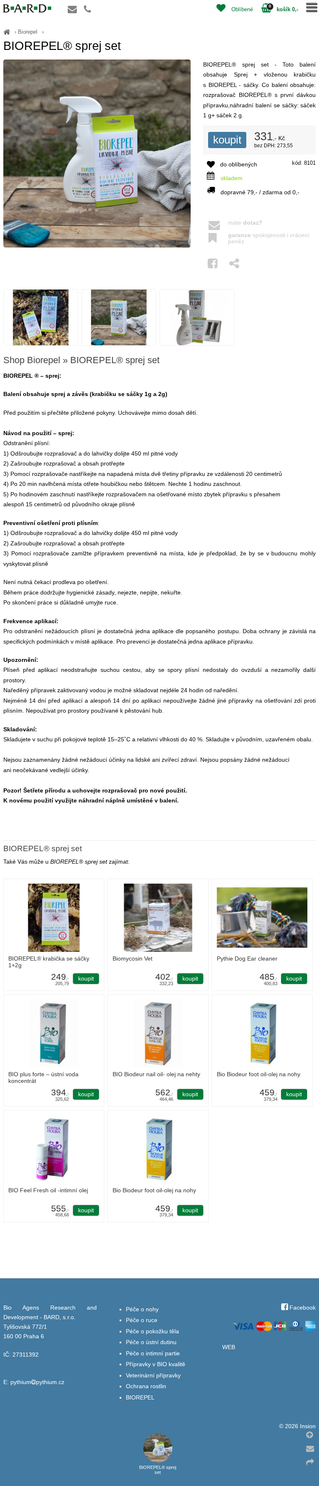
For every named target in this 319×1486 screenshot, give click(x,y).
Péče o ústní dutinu (151, 1342)
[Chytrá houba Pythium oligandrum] (6, 32)
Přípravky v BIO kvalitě (155, 1364)
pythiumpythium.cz (37, 1382)
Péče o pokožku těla (152, 1331)
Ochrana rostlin (146, 1386)
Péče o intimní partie (153, 1353)
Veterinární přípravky (153, 1375)
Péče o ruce (141, 1320)
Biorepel (27, 32)
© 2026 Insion (297, 1426)
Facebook (302, 1308)
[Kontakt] (78, 10)
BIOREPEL (140, 1397)
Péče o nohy (142, 1309)
